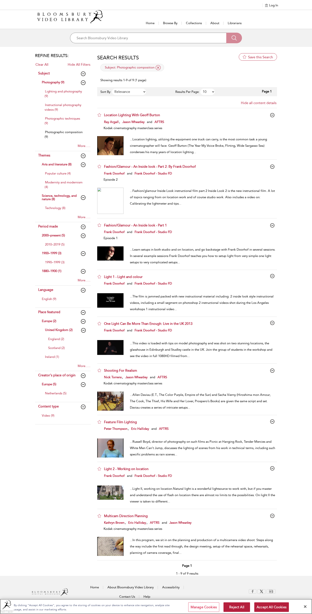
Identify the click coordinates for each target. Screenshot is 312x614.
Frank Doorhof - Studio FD (153, 173)
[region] (156, 606)
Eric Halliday (140, 429)
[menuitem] (64, 96)
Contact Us (127, 597)
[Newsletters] (271, 591)
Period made (48, 226)
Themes (44, 155)
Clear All (41, 65)
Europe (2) (49, 321)
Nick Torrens (113, 377)
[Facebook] (252, 591)
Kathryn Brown (114, 523)
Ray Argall (111, 122)
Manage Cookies (204, 607)
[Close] (305, 606)
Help (146, 597)
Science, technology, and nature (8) (59, 197)
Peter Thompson (115, 429)
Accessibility (171, 587)
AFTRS (159, 122)
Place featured (49, 312)
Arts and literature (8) (57, 164)
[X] (261, 591)
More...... (84, 146)
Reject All (236, 607)
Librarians (235, 23)
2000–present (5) (53, 235)
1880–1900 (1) (51, 271)
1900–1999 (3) (51, 253)
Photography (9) (53, 82)
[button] (99, 115)
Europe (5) (49, 384)
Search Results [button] (118, 58)
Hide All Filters (79, 65)
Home (150, 23)
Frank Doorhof (114, 173)
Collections (194, 23)
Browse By (170, 23)
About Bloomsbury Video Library (130, 587)
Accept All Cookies (272, 607)
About (214, 23)
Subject (44, 73)
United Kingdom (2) (59, 330)
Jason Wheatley (133, 122)
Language (45, 290)
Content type (48, 406)
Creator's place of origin (57, 375)
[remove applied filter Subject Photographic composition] (158, 67)
